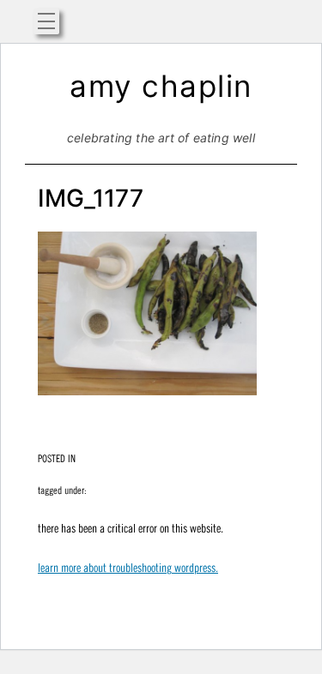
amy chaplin (161, 86)
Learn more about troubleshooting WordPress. (128, 568)
